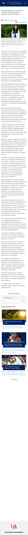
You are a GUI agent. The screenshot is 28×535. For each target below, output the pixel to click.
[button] (25, 3)
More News (14, 379)
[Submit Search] (23, 301)
